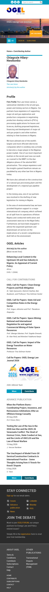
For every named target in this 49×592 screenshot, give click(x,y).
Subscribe (31, 40)
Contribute (29, 391)
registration (26, 534)
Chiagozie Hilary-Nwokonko (17, 81)
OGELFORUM (23, 522)
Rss (18, 2)
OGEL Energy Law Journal (18, 12)
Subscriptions (12, 564)
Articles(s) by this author (16, 87)
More (14, 391)
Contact (10, 567)
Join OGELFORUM (36, 35)
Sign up (10, 495)
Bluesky (15, 2)
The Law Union (12, 84)
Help (8, 570)
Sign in (21, 40)
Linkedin (12, 2)
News (12, 511)
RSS (31, 508)
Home (9, 51)
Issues (13, 501)
